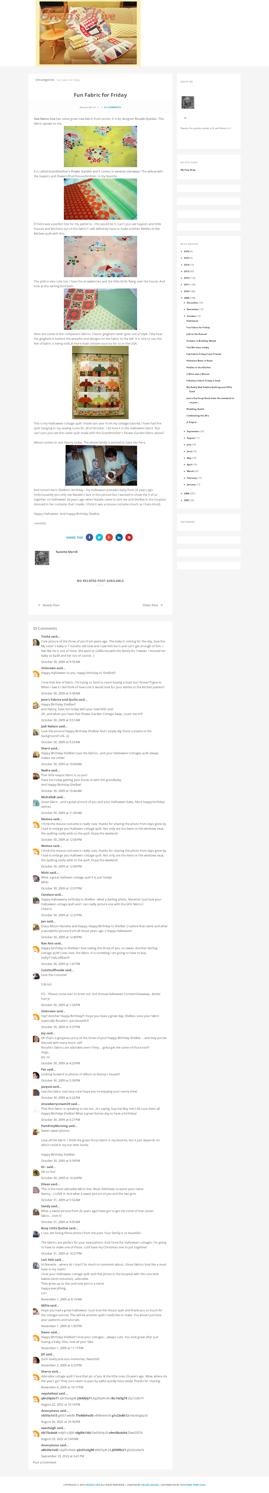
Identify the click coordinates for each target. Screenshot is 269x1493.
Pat (43, 1069)
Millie (45, 1305)
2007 (186, 500)
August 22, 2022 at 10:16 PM (60, 1404)
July (189, 444)
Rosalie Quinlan (146, 119)
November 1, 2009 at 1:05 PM (61, 1326)
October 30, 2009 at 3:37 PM (60, 1027)
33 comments (112, 107)
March (190, 471)
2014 (186, 264)
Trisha (46, 637)
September (193, 431)
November (193, 309)
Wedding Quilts (195, 408)
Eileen (45, 1184)
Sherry (46, 1371)
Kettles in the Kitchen (198, 367)
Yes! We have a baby (197, 347)
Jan (43, 921)
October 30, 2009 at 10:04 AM (61, 764)
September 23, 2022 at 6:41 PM (62, 1456)
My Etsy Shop (188, 169)
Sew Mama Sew (44, 119)
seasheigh (48, 1428)
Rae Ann (47, 943)
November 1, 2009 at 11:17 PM (62, 1348)
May (189, 457)
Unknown (48, 668)
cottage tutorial (129, 423)
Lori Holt (47, 1260)
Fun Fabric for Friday (198, 327)
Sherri (45, 748)
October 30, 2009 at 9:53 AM (60, 742)
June (189, 451)
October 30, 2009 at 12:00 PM (61, 840)
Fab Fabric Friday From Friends (203, 353)
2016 (186, 251)
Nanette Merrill (66, 552)
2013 (186, 271)
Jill (43, 1354)
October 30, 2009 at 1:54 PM (60, 1005)
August (191, 437)
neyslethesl (49, 1393)
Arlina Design (150, 1484)
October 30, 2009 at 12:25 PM (61, 915)
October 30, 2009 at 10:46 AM (61, 791)
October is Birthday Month (201, 340)
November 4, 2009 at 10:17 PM (62, 1387)
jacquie (46, 1087)
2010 (186, 291)
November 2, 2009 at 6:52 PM (61, 1365)
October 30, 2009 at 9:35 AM (60, 662)
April (189, 464)
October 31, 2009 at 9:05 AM (60, 1222)
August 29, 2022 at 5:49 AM (59, 1439)
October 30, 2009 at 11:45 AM (61, 813)
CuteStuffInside (52, 970)
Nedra (45, 770)
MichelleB (48, 797)
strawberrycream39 (55, 1104)
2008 (186, 493)
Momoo (47, 819)
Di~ (43, 1167)
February (192, 477)
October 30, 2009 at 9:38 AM (60, 693)
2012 (186, 277)
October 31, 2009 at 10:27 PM (61, 1253)
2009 (186, 297)
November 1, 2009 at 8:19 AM (61, 1299)
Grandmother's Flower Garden (70, 171)
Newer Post (51, 605)
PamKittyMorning (54, 1126)
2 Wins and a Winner (198, 373)
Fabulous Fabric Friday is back (203, 380)
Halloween (192, 320)
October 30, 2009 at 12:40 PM (61, 937)
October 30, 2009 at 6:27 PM (60, 1120)
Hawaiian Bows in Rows (199, 360)
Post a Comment (44, 1462)
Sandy (45, 1206)
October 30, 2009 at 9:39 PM (60, 1161)
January (191, 484)
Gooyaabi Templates (193, 1484)
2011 (186, 284)
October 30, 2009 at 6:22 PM (60, 1098)
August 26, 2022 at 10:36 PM (60, 1422)
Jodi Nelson (49, 726)
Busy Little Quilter (54, 1228)
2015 (186, 257)
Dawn (45, 1332)
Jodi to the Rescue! (196, 333)
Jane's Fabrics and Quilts (59, 700)
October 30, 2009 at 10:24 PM (61, 1178)
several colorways (127, 171)
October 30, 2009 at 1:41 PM (60, 964)
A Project (191, 422)
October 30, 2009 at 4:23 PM (60, 1063)
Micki (45, 873)
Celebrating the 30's (197, 415)
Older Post (150, 605)
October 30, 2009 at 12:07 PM (61, 888)
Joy (43, 1033)
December (192, 302)
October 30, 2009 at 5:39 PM (60, 1080)
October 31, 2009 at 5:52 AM (60, 1200)
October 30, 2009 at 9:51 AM (60, 720)
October (191, 316)
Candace (47, 895)
